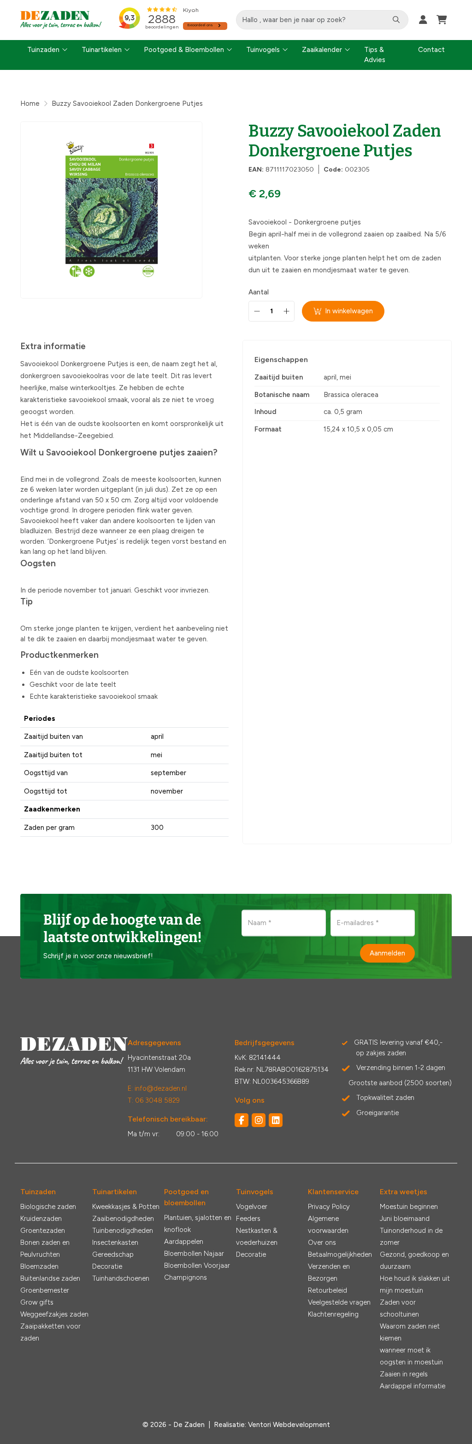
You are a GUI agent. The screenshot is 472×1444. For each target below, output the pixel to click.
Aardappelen (183, 1241)
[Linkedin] (276, 1120)
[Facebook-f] (241, 1120)
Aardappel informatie (412, 1386)
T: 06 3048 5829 (154, 1100)
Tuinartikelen (102, 50)
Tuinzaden (43, 50)
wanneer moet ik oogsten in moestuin (411, 1356)
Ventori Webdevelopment (289, 1425)
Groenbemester (44, 1290)
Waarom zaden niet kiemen (410, 1332)
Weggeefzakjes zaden (54, 1314)
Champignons (185, 1277)
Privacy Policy (329, 1206)
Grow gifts (36, 1302)
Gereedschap (113, 1254)
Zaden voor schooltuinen (399, 1308)
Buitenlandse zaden (50, 1278)
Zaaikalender (322, 50)
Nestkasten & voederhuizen (256, 1236)
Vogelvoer (251, 1206)
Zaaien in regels (404, 1374)
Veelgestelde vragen (339, 1302)
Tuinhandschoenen (120, 1278)
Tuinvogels (263, 50)
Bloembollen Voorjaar (197, 1265)
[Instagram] (259, 1120)
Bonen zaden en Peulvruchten (45, 1248)
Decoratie (107, 1266)
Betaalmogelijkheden (340, 1254)
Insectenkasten (115, 1242)
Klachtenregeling (333, 1314)
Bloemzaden (39, 1266)
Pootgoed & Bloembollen (184, 50)
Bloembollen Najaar (194, 1253)
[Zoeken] (396, 20)
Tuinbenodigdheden (122, 1230)
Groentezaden (42, 1230)
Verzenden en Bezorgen (329, 1272)
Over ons (322, 1242)
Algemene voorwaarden (328, 1224)
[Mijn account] (423, 20)
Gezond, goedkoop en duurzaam (414, 1260)
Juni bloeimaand (405, 1218)
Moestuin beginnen (409, 1206)
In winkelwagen (349, 311)
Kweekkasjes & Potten (125, 1206)
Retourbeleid (327, 1290)
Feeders (248, 1218)
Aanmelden (387, 953)
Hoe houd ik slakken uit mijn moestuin (415, 1284)
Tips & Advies (374, 55)
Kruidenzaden (41, 1218)
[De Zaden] (61, 20)
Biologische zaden (48, 1206)
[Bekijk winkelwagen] (442, 20)
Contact (431, 50)
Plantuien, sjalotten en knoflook (197, 1224)
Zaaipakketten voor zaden (50, 1332)
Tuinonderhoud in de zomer (411, 1236)
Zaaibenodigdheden (123, 1218)
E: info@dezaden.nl (157, 1088)
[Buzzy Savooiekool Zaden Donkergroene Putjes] (111, 210)
